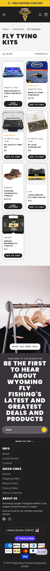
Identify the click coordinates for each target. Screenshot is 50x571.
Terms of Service (12, 492)
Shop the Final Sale (25, 346)
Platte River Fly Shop (22, 562)
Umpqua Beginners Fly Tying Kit (13, 236)
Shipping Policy (11, 478)
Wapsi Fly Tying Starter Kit (37, 84)
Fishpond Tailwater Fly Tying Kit (13, 187)
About (5, 453)
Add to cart (37, 104)
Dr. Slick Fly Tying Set (13, 136)
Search (6, 474)
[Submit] (44, 429)
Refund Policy (10, 483)
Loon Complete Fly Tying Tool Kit (37, 187)
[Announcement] (25, 3)
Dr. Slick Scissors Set (37, 136)
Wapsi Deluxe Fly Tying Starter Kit (13, 84)
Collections (18, 29)
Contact (7, 463)
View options (13, 104)
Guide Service (10, 458)
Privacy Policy (10, 488)
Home (5, 29)
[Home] (25, 14)
